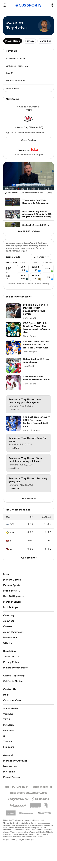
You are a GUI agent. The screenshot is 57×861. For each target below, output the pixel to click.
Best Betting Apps (13, 596)
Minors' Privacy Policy (15, 667)
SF (11, 540)
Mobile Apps (10, 607)
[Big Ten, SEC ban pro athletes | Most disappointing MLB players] (13, 310)
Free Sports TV (11, 590)
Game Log (45, 41)
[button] (4, 5)
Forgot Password (12, 777)
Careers (7, 626)
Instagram (9, 724)
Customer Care (12, 700)
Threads (7, 741)
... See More (14, 409)
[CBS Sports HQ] (42, 786)
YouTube (8, 714)
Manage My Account (15, 760)
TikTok (6, 719)
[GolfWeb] (44, 813)
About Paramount (13, 632)
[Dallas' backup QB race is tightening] (13, 365)
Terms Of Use (11, 656)
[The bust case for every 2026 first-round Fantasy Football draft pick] (13, 423)
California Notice (13, 681)
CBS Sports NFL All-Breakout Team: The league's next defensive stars (36, 328)
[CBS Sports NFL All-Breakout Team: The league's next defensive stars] (13, 329)
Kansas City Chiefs (25, 127)
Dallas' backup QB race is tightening (36, 361)
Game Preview (28, 140)
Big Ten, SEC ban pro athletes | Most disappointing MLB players (35, 309)
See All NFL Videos (28, 231)
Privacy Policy (11, 662)
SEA (12, 524)
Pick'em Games (12, 579)
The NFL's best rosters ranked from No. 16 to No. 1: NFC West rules (36, 344)
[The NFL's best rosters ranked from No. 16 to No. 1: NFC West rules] (13, 347)
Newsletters (10, 766)
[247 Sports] (18, 798)
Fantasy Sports (11, 585)
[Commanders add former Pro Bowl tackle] (13, 382)
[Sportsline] (40, 798)
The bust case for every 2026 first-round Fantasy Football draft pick (36, 421)
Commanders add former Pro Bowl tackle (36, 378)
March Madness (12, 601)
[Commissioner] (39, 804)
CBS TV (7, 643)
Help (6, 694)
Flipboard (8, 747)
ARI (12, 549)
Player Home (12, 41)
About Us (8, 620)
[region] (28, 176)
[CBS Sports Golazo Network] (28, 792)
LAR (12, 532)
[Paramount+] (18, 804)
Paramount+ (10, 637)
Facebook (8, 730)
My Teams (9, 771)
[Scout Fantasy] (26, 812)
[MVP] (11, 811)
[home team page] (28, 119)
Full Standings (28, 557)
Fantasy (29, 41)
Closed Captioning (14, 675)
